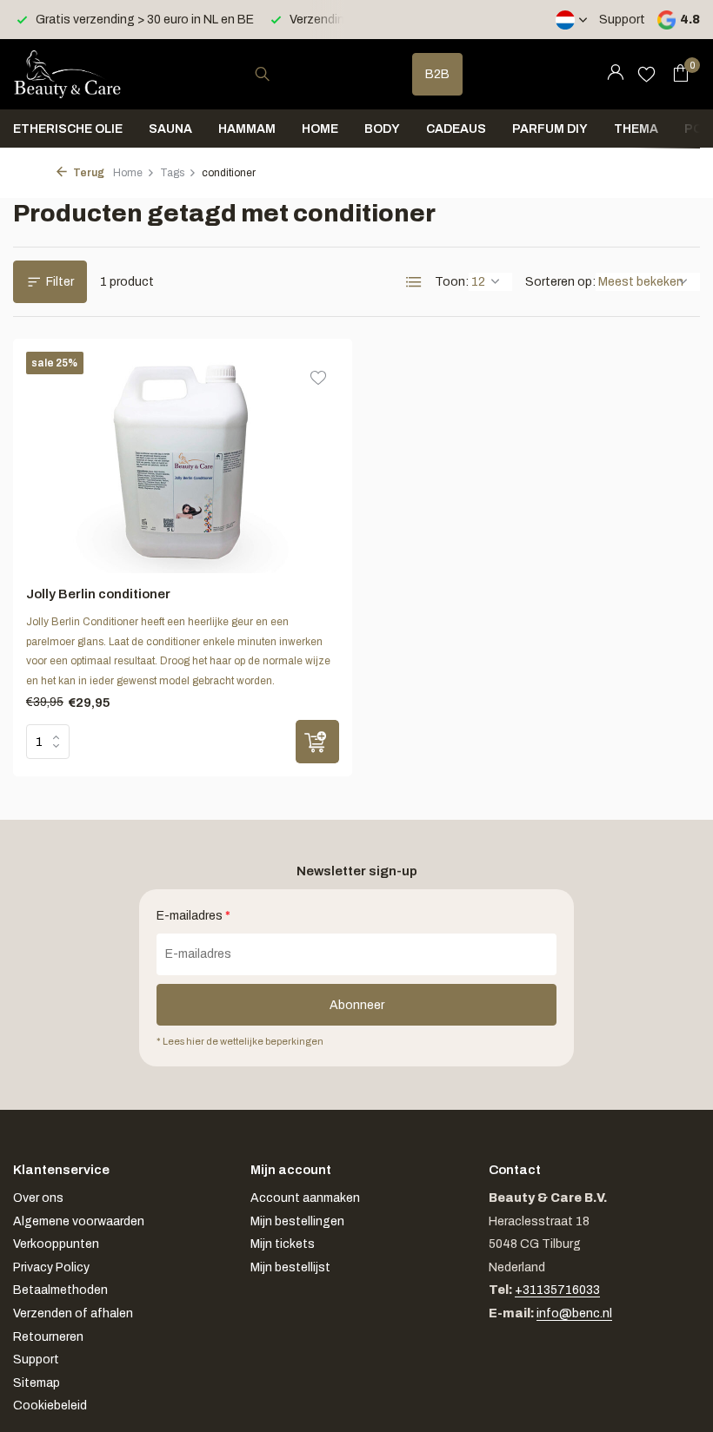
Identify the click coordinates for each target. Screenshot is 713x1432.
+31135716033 (557, 1290)
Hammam (247, 128)
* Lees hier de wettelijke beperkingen (240, 1041)
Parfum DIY (550, 128)
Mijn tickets (282, 1244)
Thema (636, 128)
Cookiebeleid (50, 1405)
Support (622, 19)
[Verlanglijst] (646, 73)
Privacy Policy (51, 1267)
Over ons (38, 1197)
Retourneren (48, 1336)
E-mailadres (193, 915)
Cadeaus (456, 128)
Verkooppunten (56, 1244)
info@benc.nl (574, 1313)
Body (382, 128)
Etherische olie (68, 128)
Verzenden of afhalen (73, 1313)
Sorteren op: (560, 281)
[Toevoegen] (317, 741)
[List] (414, 282)
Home (320, 128)
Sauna (170, 128)
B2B (437, 74)
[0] (676, 73)
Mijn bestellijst (290, 1267)
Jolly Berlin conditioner (98, 594)
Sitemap (36, 1382)
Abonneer (357, 1005)
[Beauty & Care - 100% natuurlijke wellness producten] (67, 74)
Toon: (452, 281)
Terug (87, 173)
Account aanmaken (305, 1197)
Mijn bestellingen (297, 1221)
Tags (172, 173)
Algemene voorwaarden (78, 1221)
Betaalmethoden (60, 1290)
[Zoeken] (262, 73)
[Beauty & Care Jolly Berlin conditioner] (183, 462)
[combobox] (278, 74)
